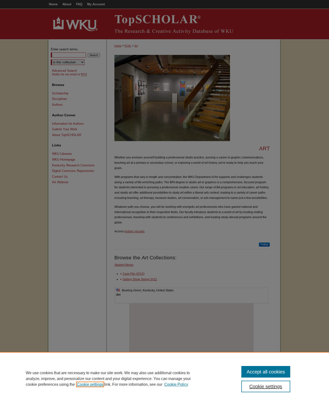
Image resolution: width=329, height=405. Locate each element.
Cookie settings (90, 384)
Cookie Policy (176, 384)
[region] (164, 378)
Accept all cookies (266, 371)
